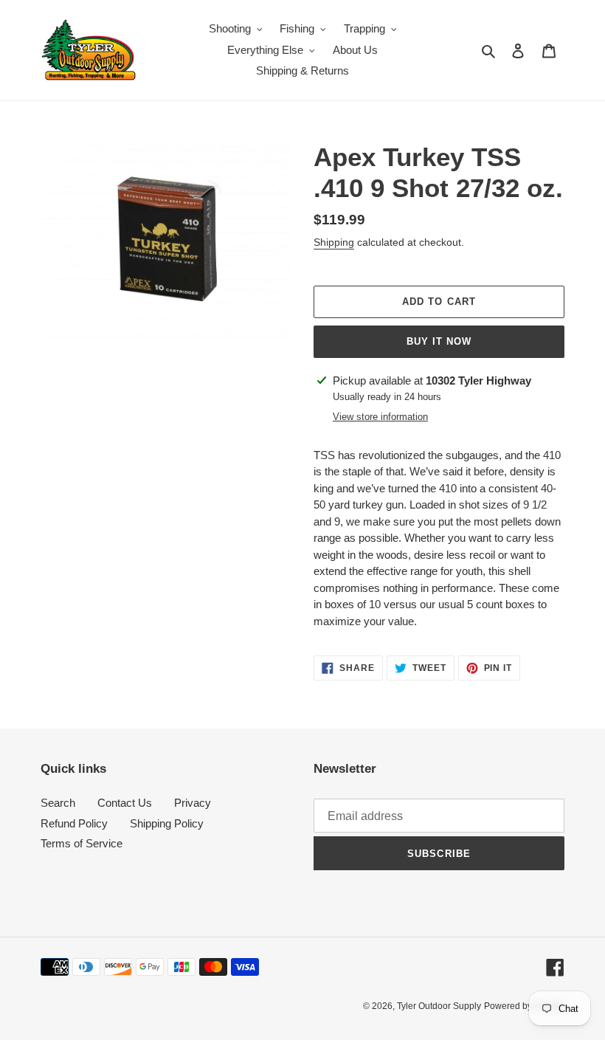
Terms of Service (81, 843)
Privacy (192, 802)
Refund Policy (74, 823)
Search (58, 802)
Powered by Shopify (524, 1006)
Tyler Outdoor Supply (439, 1006)
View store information (380, 416)
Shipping (334, 242)
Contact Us (124, 802)
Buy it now (439, 341)
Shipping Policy (167, 823)
